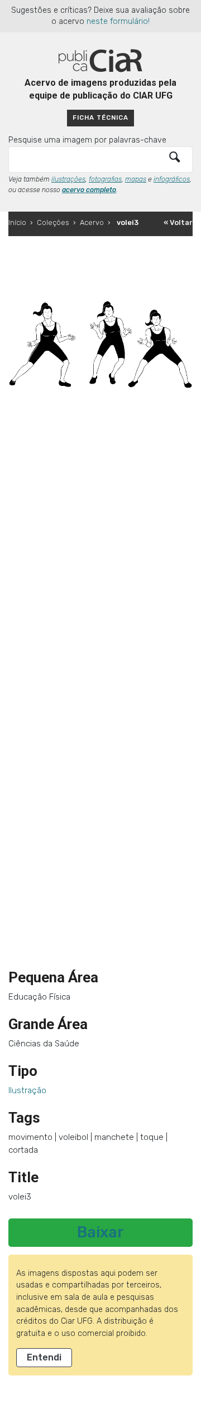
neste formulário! (118, 21)
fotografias (105, 179)
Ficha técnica (100, 117)
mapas (135, 179)
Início (17, 222)
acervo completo (89, 190)
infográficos (172, 179)
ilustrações (68, 179)
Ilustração (27, 1090)
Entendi (44, 1357)
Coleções (53, 222)
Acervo (92, 222)
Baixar (100, 1232)
